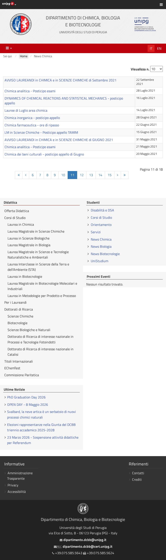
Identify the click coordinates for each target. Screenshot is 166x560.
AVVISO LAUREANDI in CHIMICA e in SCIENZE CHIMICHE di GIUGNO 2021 (59, 139)
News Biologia (101, 246)
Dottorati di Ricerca (18, 309)
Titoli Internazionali (18, 361)
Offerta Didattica (16, 210)
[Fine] (124, 175)
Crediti (137, 479)
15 (110, 175)
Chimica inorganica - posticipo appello (32, 117)
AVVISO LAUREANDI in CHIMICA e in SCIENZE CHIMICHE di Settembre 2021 (61, 80)
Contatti (138, 473)
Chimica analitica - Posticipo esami (30, 91)
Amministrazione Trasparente (20, 475)
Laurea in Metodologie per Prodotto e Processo (42, 295)
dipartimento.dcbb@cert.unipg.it (84, 546)
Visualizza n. (140, 69)
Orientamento (101, 224)
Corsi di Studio (15, 217)
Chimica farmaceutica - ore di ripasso (32, 125)
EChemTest (12, 368)
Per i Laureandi (15, 302)
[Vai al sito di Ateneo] (21, 24)
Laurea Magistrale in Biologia (29, 244)
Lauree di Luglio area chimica (26, 110)
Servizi (96, 232)
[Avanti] (117, 175)
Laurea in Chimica (21, 224)
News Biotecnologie (105, 253)
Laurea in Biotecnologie (25, 276)
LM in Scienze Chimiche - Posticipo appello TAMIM (41, 132)
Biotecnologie (17, 322)
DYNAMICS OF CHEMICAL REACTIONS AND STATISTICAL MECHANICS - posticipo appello (64, 101)
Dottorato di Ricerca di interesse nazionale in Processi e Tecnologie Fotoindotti (40, 339)
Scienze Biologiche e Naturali (29, 329)
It (151, 48)
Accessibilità (17, 491)
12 (82, 175)
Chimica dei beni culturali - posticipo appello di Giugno (44, 154)
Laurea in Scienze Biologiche (28, 238)
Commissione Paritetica (21, 375)
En (159, 48)
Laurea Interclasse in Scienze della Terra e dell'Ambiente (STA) (38, 267)
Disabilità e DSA (102, 210)
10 (63, 175)
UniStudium (99, 260)
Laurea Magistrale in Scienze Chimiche (36, 231)
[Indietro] (25, 175)
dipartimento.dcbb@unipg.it (84, 539)
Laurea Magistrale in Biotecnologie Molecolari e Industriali (42, 286)
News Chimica (101, 239)
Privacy (13, 485)
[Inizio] (18, 175)
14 (100, 175)
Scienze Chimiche (20, 316)
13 (91, 175)
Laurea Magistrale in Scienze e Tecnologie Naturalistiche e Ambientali (38, 254)
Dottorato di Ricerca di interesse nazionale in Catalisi (40, 351)
